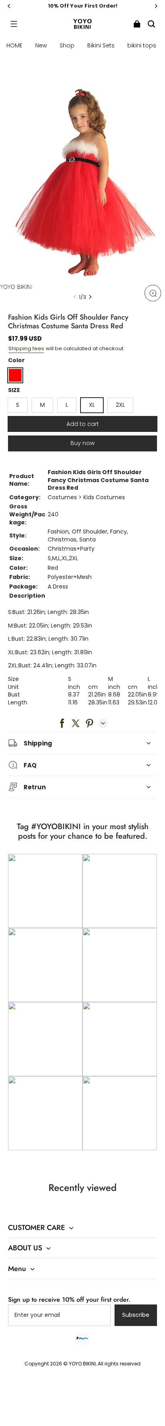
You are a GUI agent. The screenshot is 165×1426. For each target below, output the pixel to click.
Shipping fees (26, 348)
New (41, 45)
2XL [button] (120, 405)
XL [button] (92, 405)
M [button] (42, 405)
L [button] (67, 405)
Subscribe (135, 1315)
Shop (67, 45)
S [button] (17, 405)
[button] (13, 23)
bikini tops (141, 45)
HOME (14, 45)
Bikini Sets (101, 45)
